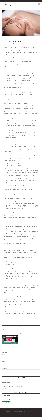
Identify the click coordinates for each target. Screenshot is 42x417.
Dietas (3, 354)
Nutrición (3, 366)
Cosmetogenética (5, 352)
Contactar (20, 411)
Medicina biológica (5, 361)
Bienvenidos (8, 411)
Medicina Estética (5, 363)
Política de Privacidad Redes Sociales (25, 412)
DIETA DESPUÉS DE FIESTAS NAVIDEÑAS (9, 384)
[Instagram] (22, 414)
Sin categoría (4, 372)
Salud (3, 370)
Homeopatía (4, 359)
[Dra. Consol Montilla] (7, 5)
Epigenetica (4, 356)
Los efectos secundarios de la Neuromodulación (10, 380)
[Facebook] (19, 414)
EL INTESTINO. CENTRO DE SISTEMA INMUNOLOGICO (12, 386)
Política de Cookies (14, 412)
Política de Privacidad (31, 411)
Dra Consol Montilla (14, 411)
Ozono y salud (4, 388)
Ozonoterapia (4, 368)
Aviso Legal (25, 411)
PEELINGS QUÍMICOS (6, 382)
